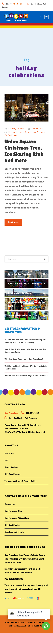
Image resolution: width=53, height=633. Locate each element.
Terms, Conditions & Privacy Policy (21, 481)
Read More (13, 222)
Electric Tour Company (16, 569)
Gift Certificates (12, 474)
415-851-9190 (17, 4)
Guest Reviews (11, 467)
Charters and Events (14, 532)
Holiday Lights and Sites (18, 132)
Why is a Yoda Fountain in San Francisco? (24, 359)
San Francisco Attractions (17, 518)
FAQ (6, 460)
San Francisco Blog (13, 511)
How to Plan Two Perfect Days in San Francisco (26, 376)
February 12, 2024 (16, 129)
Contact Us (10, 504)
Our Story (9, 453)
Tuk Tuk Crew (37, 129)
